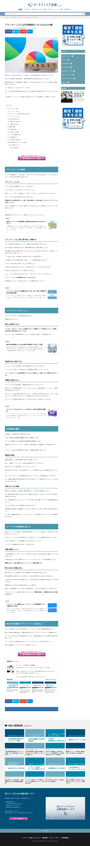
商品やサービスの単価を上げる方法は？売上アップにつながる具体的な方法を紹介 (50, 691)
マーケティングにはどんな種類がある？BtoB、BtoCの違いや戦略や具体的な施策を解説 (26, 292)
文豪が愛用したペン (13, 137)
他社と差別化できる (13, 119)
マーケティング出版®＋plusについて (31, 837)
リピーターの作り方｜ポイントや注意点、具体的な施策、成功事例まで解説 (24, 691)
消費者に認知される (13, 124)
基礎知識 (20, 9)
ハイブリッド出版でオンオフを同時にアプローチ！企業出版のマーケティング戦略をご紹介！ (34, 781)
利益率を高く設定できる (14, 121)
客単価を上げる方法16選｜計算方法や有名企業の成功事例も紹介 (37, 691)
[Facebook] (8, 31)
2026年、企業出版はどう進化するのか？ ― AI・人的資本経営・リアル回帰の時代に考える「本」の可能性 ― (55, 753)
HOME (7, 17)
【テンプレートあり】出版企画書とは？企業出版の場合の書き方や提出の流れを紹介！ (79, 94)
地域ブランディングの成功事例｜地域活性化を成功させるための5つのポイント (26, 222)
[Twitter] (16, 31)
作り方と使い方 (27, 9)
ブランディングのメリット (13, 116)
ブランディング (29, 28)
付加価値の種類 (11, 126)
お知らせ (66, 59)
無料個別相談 (67, 9)
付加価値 (34, 28)
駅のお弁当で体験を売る (14, 139)
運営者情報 (45, 837)
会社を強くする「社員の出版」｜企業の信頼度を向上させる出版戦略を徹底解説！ (14, 781)
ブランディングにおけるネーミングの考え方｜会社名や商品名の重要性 (26, 410)
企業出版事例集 (67, 63)
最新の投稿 (14, 147)
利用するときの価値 (13, 132)
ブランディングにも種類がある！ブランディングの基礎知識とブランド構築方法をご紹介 (26, 605)
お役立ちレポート (52, 9)
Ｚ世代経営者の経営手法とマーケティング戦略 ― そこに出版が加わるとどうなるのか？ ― (14, 753)
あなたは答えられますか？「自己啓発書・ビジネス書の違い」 (54, 780)
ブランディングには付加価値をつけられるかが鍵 (28, 17)
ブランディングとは (13, 111)
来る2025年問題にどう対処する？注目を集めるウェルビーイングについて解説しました (75, 781)
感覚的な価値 (12, 129)
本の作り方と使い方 (15, 687)
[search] (83, 14)
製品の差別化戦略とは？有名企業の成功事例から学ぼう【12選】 (24, 344)
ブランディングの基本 (12, 108)
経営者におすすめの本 (37, 9)
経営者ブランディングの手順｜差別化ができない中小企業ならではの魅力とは (75, 752)
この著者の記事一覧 (51, 679)
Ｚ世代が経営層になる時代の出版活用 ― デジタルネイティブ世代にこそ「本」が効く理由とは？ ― (34, 753)
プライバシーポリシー (54, 837)
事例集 (44, 9)
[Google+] (23, 31)
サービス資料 (60, 9)
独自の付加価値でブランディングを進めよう (17, 142)
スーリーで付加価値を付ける (14, 134)
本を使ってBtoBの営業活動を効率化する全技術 (12, 690)
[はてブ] (30, 31)
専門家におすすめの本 (69, 71)
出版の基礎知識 (14, 17)
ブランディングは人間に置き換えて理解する (19, 113)
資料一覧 (66, 82)
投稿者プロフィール (15, 145)
